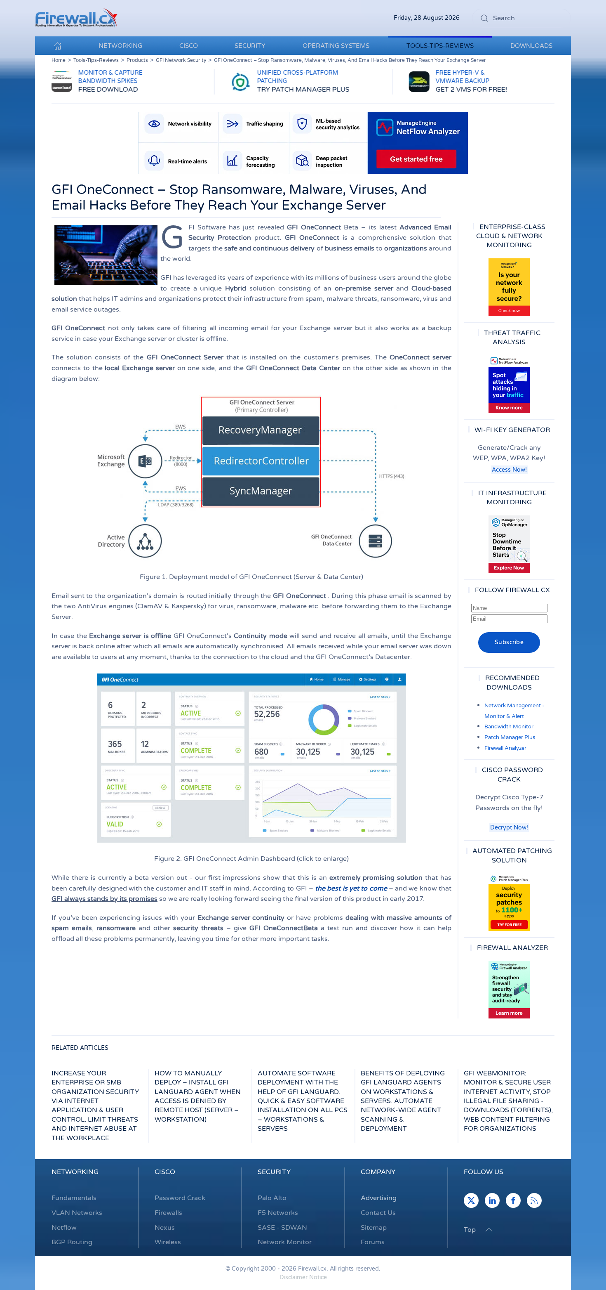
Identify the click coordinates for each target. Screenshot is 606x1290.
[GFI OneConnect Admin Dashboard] (251, 758)
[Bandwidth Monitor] (509, 384)
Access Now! (509, 469)
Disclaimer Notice (303, 1277)
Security (274, 1172)
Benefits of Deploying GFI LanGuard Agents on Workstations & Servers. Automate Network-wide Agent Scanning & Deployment (403, 1101)
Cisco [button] (188, 46)
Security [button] (250, 46)
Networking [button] (120, 46)
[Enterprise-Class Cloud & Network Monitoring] (509, 287)
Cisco (165, 1172)
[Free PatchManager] (509, 902)
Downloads (531, 46)
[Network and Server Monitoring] (509, 544)
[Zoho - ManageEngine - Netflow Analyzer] (303, 142)
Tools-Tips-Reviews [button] (440, 46)
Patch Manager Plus (509, 737)
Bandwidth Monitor (508, 726)
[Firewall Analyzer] (509, 989)
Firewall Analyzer (505, 748)
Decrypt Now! (509, 827)
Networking (75, 1172)
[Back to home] (76, 18)
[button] (489, 1229)
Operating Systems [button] (336, 46)
